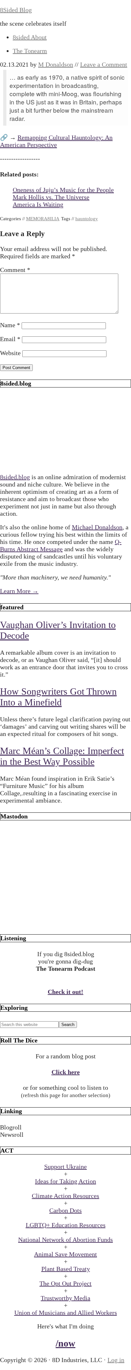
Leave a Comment (103, 64)
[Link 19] (65, 921)
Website (10, 352)
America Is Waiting (38, 204)
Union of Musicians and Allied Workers (65, 1312)
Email (10, 338)
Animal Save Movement (65, 1254)
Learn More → (19, 590)
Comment (15, 269)
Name (10, 324)
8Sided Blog (16, 9)
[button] (65, 1127)
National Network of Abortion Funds (65, 1239)
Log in (115, 1359)
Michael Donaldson (97, 527)
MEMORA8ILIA (42, 218)
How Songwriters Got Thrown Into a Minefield (58, 696)
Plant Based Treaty (65, 1268)
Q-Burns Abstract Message (60, 545)
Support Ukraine (65, 1166)
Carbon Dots (65, 1210)
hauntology (86, 218)
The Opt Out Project (65, 1283)
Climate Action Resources (65, 1195)
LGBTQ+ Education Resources (66, 1224)
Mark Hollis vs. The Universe (51, 197)
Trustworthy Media (65, 1297)
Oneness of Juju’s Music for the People (63, 189)
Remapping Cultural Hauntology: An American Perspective (56, 141)
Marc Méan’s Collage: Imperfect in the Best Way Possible (62, 756)
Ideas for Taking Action (65, 1181)
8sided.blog (15, 476)
